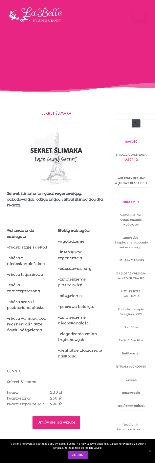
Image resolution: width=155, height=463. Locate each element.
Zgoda (77, 455)
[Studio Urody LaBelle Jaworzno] (36, 29)
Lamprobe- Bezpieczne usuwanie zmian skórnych (131, 242)
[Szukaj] (136, 123)
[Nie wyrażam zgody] (150, 451)
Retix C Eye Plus (131, 340)
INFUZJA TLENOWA (131, 260)
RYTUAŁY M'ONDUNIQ (131, 366)
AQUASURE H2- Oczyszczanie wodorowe (131, 219)
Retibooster (131, 353)
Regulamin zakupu (131, 405)
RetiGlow (131, 327)
